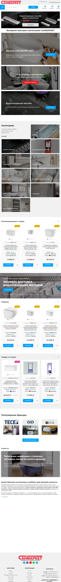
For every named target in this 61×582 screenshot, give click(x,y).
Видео (29, 581)
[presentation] (55, 221)
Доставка (29, 573)
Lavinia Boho (32, 389)
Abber (52, 252)
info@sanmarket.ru (52, 573)
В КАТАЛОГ (51, 54)
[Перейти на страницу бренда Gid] (30, 427)
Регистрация (56, 2)
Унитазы (10, 573)
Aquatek (12, 252)
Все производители (30, 440)
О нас (29, 571)
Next (58, 20)
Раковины (10, 581)
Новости (29, 579)
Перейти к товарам (30, 82)
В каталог (51, 107)
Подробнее (4, 496)
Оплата (30, 575)
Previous (2, 20)
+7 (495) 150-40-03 (53, 571)
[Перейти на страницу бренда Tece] (11, 427)
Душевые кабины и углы (10, 575)
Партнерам (30, 577)
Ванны (10, 571)
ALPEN (12, 334)
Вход (51, 2)
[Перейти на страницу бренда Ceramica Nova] (49, 427)
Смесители (11, 577)
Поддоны (10, 579)
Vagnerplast (13, 389)
